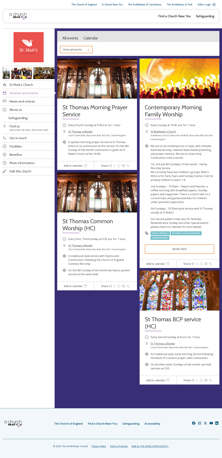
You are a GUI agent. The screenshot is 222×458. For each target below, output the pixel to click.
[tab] (75, 165)
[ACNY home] (18, 16)
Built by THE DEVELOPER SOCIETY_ (150, 446)
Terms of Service (119, 446)
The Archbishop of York (179, 4)
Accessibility (152, 423)
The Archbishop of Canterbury (144, 4)
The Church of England (84, 4)
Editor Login (204, 4)
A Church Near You (112, 4)
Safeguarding (205, 16)
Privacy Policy (99, 446)
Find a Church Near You (174, 16)
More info (179, 249)
